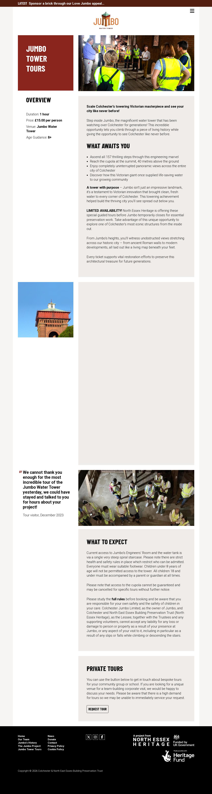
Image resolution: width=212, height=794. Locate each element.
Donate (52, 739)
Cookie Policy (56, 749)
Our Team (23, 739)
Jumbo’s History (27, 742)
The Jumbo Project (29, 746)
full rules (118, 599)
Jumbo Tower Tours (29, 749)
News (51, 736)
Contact (52, 742)
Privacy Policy (56, 746)
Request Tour (97, 709)
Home (21, 736)
